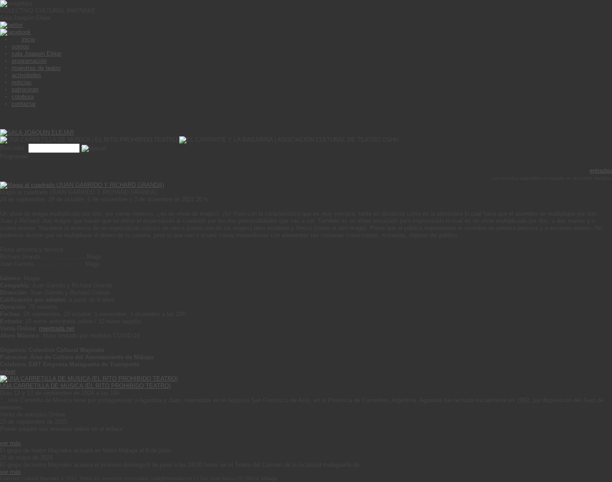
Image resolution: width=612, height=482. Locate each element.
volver (8, 371)
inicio (28, 39)
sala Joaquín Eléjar (36, 53)
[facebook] (15, 32)
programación (29, 60)
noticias (22, 82)
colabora (23, 96)
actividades (26, 75)
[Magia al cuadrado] (82, 185)
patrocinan (25, 89)
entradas (601, 170)
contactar (24, 103)
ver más (10, 443)
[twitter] (11, 25)
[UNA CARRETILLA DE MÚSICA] (89, 378)
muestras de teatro (36, 68)
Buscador (13, 147)
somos (20, 46)
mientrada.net (56, 328)
